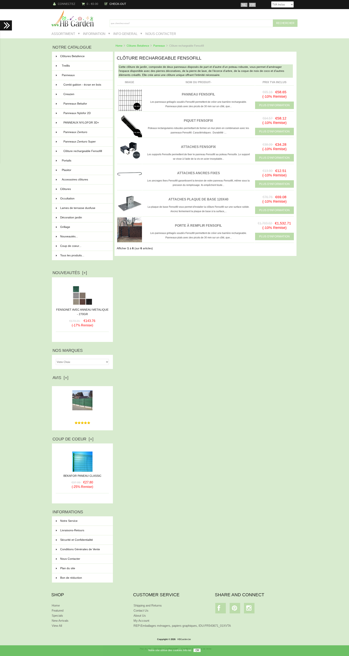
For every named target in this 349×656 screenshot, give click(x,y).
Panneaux (159, 45)
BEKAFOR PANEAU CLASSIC (82, 475)
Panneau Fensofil (198, 94)
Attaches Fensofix (198, 147)
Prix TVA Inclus (274, 82)
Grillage (84, 226)
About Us (140, 615)
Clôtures (84, 189)
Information (94, 34)
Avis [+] (60, 377)
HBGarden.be (184, 639)
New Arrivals (60, 620)
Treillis (85, 65)
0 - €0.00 (92, 3)
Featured (57, 610)
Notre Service (69, 520)
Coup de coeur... (70, 245)
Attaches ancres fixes (198, 173)
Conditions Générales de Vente (80, 549)
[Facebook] (220, 609)
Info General (125, 34)
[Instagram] (249, 609)
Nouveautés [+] (70, 272)
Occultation (84, 198)
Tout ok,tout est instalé (82, 414)
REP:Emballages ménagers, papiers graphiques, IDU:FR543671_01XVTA (182, 625)
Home (119, 45)
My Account (141, 620)
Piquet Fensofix (198, 120)
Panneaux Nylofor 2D (85, 113)
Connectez (66, 3)
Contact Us (141, 610)
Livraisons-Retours (72, 530)
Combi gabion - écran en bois (85, 84)
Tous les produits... (72, 255)
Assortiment (63, 34)
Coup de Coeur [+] (73, 439)
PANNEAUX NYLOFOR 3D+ (85, 122)
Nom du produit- (198, 82)
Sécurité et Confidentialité (76, 539)
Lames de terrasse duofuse (84, 208)
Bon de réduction (71, 577)
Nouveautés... (69, 236)
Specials (57, 615)
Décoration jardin (84, 217)
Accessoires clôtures (85, 179)
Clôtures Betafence (138, 45)
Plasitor (85, 170)
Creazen (85, 94)
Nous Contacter (160, 34)
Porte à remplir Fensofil (198, 225)
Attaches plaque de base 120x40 (198, 199)
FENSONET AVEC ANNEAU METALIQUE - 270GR (82, 312)
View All (57, 625)
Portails (85, 160)
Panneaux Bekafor (85, 103)
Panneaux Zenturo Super (85, 141)
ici (189, 650)
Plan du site (67, 568)
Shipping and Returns (148, 605)
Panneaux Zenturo (85, 132)
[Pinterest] (235, 609)
